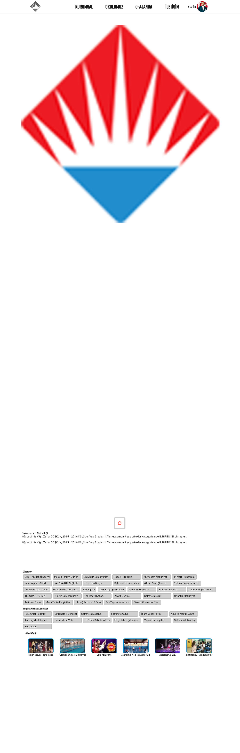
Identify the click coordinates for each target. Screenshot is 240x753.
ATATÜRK (192, 7)
